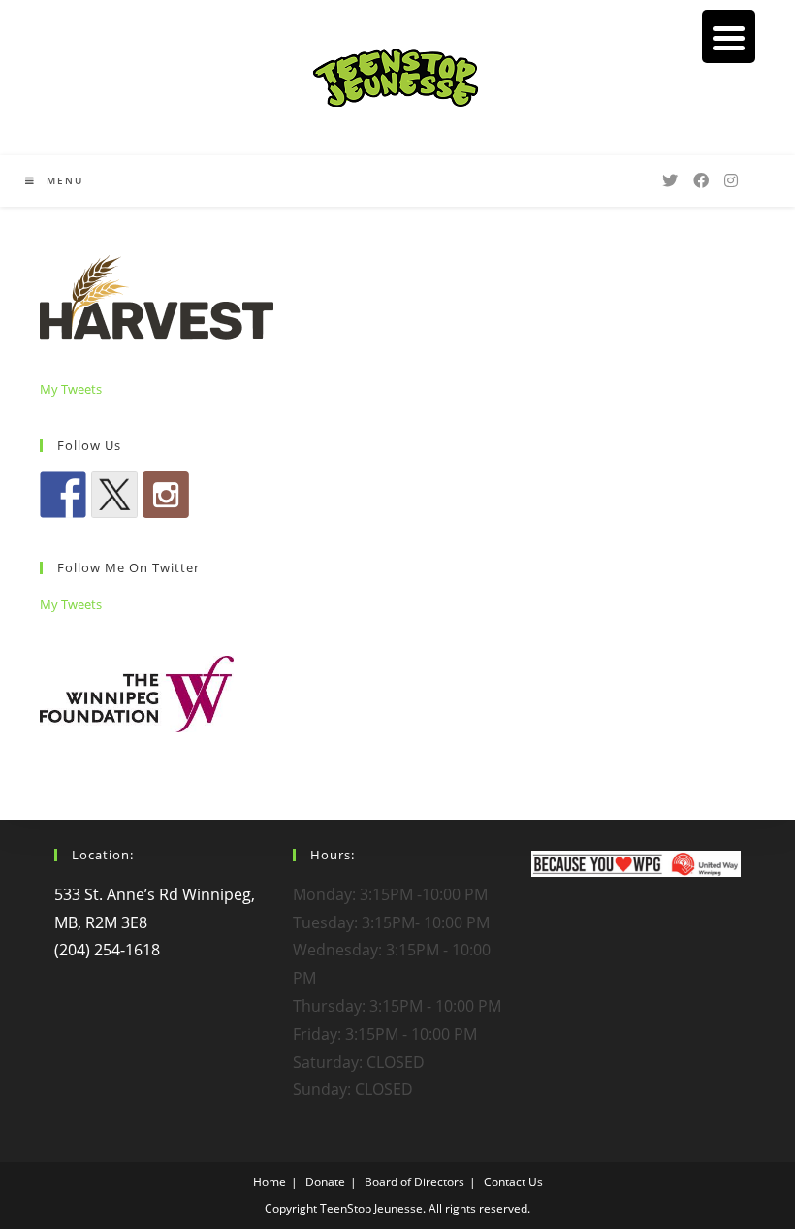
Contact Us (513, 1182)
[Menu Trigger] (728, 36)
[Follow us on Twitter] (114, 494)
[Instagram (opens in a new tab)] (731, 180)
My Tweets (71, 389)
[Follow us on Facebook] (63, 494)
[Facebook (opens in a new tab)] (700, 180)
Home (269, 1182)
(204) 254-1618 (107, 949)
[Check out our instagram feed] (166, 494)
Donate (325, 1182)
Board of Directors (414, 1182)
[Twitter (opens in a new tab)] (669, 180)
